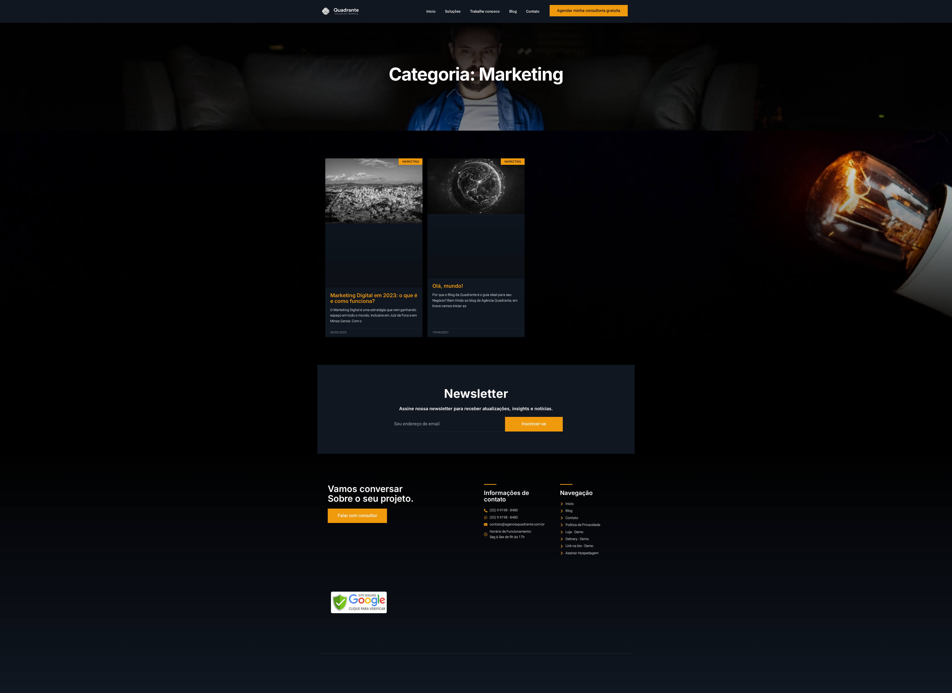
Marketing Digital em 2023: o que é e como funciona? (373, 298)
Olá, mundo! (447, 286)
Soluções (453, 11)
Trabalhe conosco (485, 11)
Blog (513, 11)
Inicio (431, 11)
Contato (532, 11)
